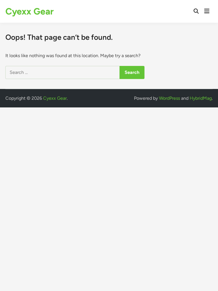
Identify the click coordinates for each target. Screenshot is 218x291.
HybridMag (201, 98)
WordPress (169, 98)
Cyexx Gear (29, 11)
